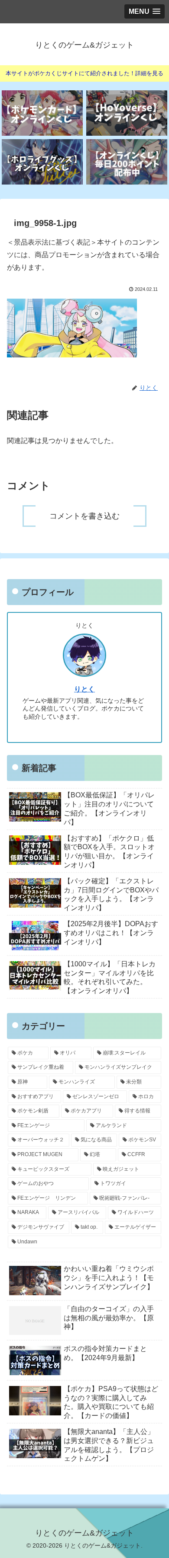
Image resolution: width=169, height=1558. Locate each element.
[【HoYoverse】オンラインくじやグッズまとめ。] (126, 113)
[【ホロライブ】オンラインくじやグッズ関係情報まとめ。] (42, 162)
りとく (84, 689)
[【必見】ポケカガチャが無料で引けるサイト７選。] (42, 113)
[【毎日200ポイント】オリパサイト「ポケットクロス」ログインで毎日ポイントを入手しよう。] (126, 162)
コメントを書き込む (84, 516)
